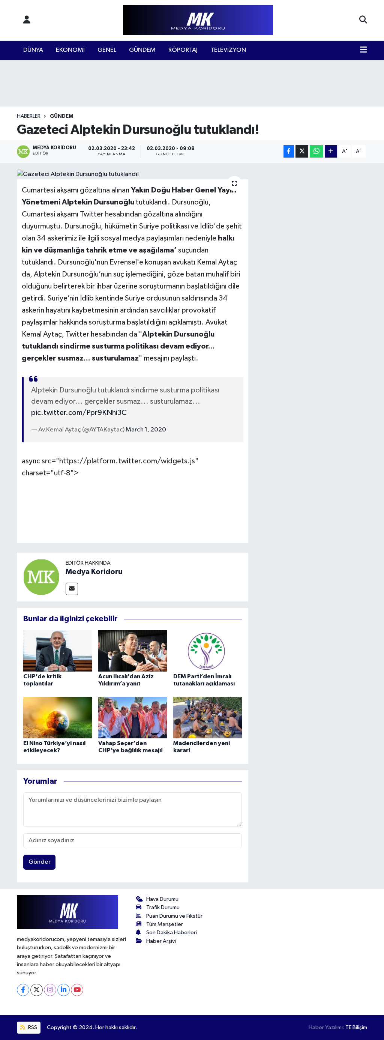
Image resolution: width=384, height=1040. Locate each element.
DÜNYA (33, 50)
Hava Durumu (162, 899)
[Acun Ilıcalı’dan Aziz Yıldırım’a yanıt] (132, 651)
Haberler (28, 116)
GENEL (107, 50)
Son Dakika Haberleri (171, 932)
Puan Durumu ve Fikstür (174, 916)
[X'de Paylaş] (302, 151)
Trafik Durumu (163, 907)
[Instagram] (50, 990)
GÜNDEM (142, 50)
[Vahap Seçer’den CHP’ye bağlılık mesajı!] (132, 717)
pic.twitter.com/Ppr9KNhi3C (79, 412)
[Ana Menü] (363, 50)
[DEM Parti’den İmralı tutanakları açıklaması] (207, 651)
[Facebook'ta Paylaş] (289, 151)
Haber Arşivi (161, 941)
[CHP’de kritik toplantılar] (57, 651)
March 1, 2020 (146, 430)
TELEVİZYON (228, 50)
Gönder (39, 862)
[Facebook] (23, 990)
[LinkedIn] (63, 990)
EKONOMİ (70, 50)
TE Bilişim (356, 1027)
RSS (32, 1027)
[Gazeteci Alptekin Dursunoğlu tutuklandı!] (132, 174)
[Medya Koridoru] (41, 577)
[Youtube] (77, 990)
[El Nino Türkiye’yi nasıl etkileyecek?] (57, 717)
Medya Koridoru (94, 572)
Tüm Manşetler (164, 924)
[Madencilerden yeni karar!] (207, 717)
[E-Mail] (72, 589)
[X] (36, 990)
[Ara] (363, 20)
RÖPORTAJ (183, 50)
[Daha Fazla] (331, 151)
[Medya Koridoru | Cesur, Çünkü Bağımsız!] (198, 20)
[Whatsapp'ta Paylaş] (316, 151)
